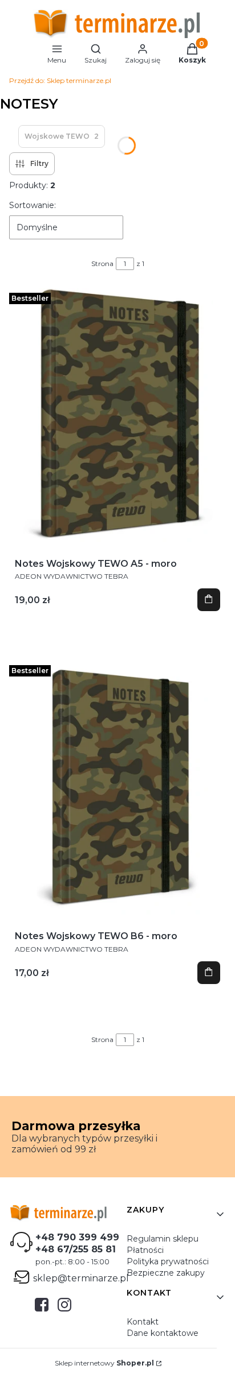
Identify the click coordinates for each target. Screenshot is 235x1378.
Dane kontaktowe (162, 1333)
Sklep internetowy (104, 1363)
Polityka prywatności (168, 1261)
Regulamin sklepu (162, 1239)
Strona (102, 263)
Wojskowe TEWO (62, 136)
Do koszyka (208, 599)
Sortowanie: (32, 205)
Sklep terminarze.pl (60, 80)
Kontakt (143, 1322)
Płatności (145, 1250)
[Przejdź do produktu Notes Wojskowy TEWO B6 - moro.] (117, 788)
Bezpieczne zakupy (166, 1273)
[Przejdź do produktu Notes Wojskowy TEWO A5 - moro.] (117, 416)
